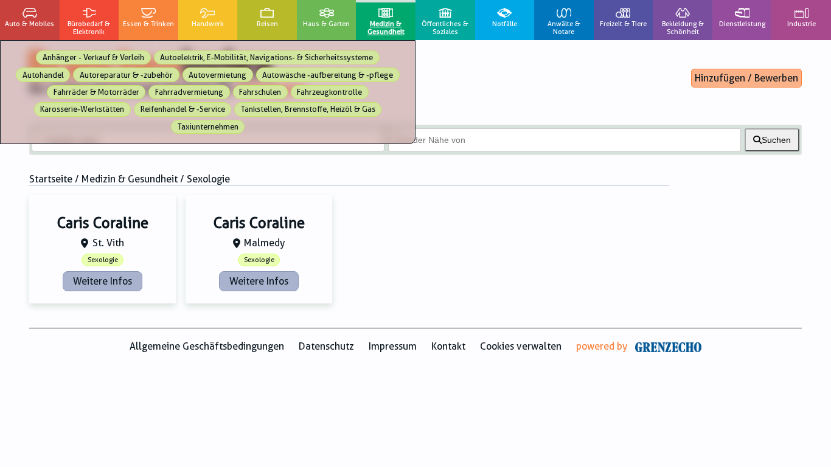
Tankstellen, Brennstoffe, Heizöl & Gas (308, 109)
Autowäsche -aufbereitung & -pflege (327, 75)
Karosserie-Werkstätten (82, 109)
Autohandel (43, 75)
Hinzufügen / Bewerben (746, 78)
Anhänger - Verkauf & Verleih (93, 57)
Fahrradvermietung (189, 92)
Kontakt (448, 346)
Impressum (393, 346)
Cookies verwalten (521, 346)
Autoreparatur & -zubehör (126, 75)
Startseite (50, 179)
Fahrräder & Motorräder (96, 92)
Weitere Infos (102, 281)
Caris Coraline (102, 223)
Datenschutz (326, 346)
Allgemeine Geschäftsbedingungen (207, 346)
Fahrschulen (260, 92)
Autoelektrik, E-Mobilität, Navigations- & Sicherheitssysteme (266, 57)
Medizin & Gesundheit (130, 179)
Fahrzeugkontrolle (329, 92)
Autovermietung (217, 75)
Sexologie (103, 260)
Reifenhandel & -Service (183, 109)
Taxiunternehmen (208, 126)
